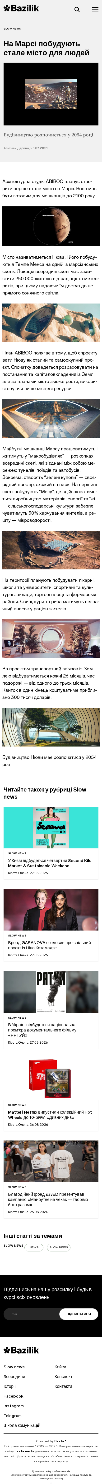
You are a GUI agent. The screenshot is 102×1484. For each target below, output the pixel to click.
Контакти (63, 1387)
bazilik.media (24, 1451)
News (34, 1247)
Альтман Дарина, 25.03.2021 (26, 148)
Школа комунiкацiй (22, 1426)
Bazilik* (60, 1441)
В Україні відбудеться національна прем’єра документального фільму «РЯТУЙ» (42, 1030)
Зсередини (14, 1377)
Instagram (14, 1406)
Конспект (63, 1377)
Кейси (60, 1367)
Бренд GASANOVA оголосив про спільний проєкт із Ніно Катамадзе (49, 946)
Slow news (12, 29)
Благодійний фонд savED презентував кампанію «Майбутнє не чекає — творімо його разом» (48, 1200)
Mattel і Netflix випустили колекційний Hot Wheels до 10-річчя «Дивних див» (50, 1115)
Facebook (13, 1396)
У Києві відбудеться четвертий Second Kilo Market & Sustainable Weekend (50, 863)
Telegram (13, 1416)
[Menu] (93, 9)
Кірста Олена (18, 873)
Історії (10, 1387)
